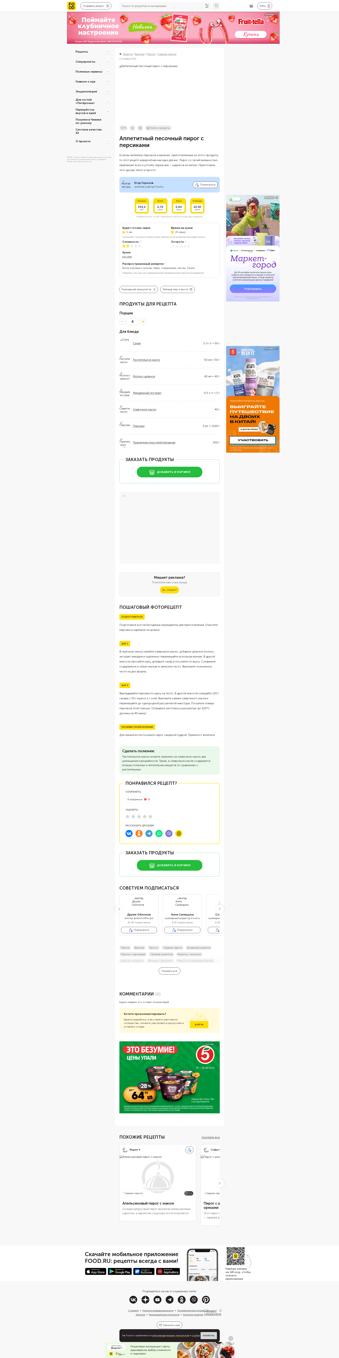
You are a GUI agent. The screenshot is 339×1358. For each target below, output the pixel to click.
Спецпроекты (85, 61)
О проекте (83, 141)
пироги (125, 947)
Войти (199, 1024)
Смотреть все (211, 1137)
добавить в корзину (174, 472)
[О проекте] (108, 141)
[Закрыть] (220, 1310)
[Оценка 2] (133, 816)
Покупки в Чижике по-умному (88, 121)
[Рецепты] (108, 51)
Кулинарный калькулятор (136, 289)
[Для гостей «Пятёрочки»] (108, 101)
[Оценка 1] (127, 816)
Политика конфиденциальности (158, 1310)
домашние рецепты (198, 947)
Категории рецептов (193, 1314)
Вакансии (140, 1314)
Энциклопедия (86, 91)
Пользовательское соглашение (192, 1310)
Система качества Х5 (89, 131)
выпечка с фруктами (160, 960)
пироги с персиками (133, 954)
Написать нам (171, 1325)
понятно (209, 1335)
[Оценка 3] (139, 816)
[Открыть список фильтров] (207, 6)
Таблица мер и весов (175, 289)
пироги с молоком (132, 960)
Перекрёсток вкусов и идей (86, 111)
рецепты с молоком (189, 954)
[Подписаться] (189, 1149)
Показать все (169, 971)
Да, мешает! (169, 589)
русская (127, 256)
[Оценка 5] (150, 816)
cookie (196, 1335)
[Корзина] (251, 6)
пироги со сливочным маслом (195, 960)
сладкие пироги (172, 947)
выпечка (139, 947)
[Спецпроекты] (108, 61)
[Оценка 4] (145, 816)
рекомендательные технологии (170, 1335)
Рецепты (82, 51)
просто (153, 947)
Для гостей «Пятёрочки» (85, 101)
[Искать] (216, 5)
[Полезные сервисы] (108, 71)
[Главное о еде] (108, 81)
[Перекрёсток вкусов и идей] (108, 111)
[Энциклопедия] (108, 91)
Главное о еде (85, 81)
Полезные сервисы (89, 71)
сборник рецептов (161, 954)
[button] (119, 909)
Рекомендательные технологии (164, 1314)
